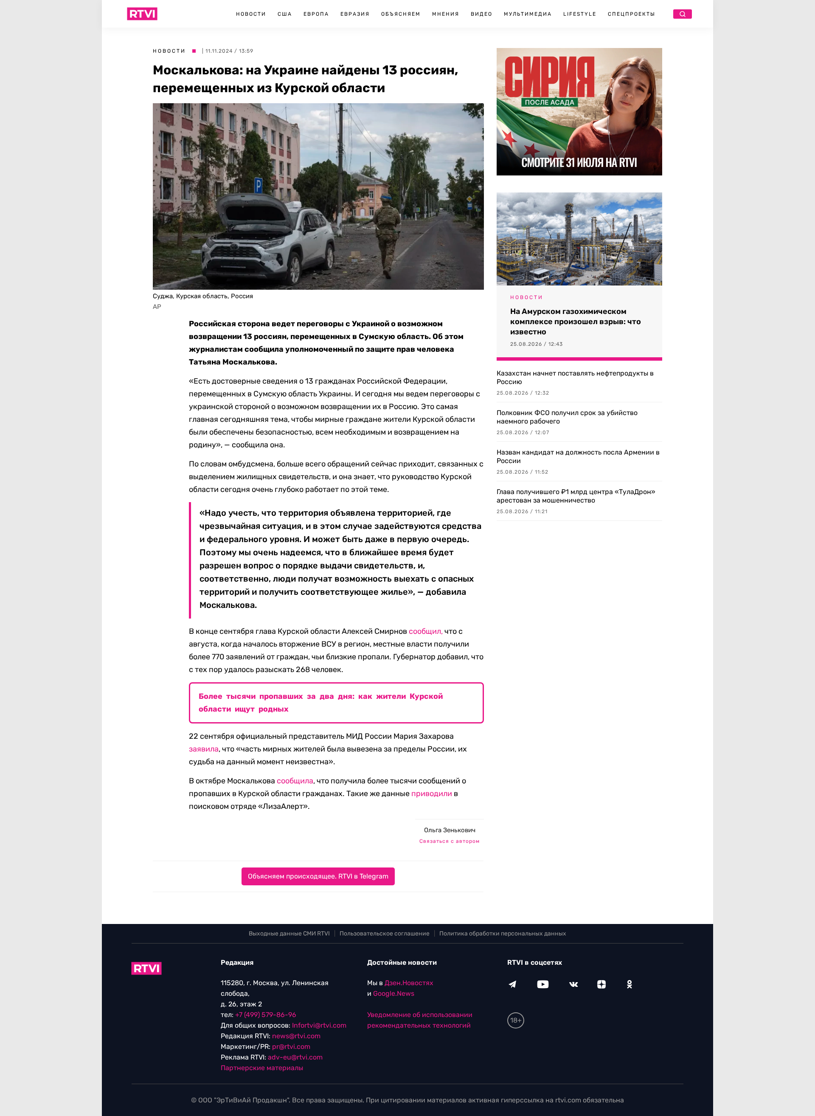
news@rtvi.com (296, 1036)
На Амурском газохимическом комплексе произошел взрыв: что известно (575, 321)
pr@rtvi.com (291, 1047)
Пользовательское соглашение (385, 933)
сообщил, (426, 631)
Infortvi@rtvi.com (319, 1025)
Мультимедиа (528, 14)
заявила (204, 749)
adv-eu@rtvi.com (295, 1057)
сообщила (295, 780)
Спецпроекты (631, 14)
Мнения (445, 14)
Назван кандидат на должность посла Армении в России (578, 456)
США (285, 14)
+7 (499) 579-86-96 (265, 1015)
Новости (251, 14)
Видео (481, 14)
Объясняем (401, 14)
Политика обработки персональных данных (502, 933)
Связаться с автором (449, 841)
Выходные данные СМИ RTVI (289, 933)
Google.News (393, 993)
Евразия (355, 14)
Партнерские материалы (262, 1068)
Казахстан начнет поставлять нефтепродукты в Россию (575, 377)
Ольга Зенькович (449, 830)
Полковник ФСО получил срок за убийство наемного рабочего (567, 417)
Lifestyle (579, 14)
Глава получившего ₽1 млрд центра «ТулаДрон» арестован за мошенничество (576, 496)
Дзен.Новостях (409, 983)
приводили (431, 793)
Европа (316, 14)
